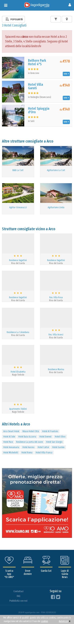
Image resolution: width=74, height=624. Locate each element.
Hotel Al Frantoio (50, 431)
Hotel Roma (27, 452)
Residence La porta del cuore (29, 442)
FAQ (18, 596)
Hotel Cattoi (43, 447)
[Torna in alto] (63, 613)
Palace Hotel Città (30, 431)
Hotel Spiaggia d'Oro (38, 110)
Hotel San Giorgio (54, 442)
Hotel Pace (8, 442)
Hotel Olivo (60, 436)
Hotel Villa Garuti (35, 86)
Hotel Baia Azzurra (27, 436)
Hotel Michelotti (10, 452)
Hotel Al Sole (9, 436)
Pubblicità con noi (18, 600)
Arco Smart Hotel (11, 431)
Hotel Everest (45, 436)
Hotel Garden (58, 447)
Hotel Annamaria (11, 447)
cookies (44, 621)
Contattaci (18, 591)
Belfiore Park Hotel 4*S (37, 62)
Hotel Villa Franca (44, 452)
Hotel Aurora (28, 447)
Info (66, 74)
